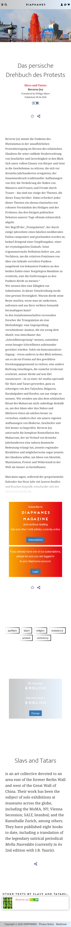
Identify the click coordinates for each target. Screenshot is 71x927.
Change (35, 713)
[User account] (62, 4)
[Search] (6, 4)
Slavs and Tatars (35, 85)
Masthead (61, 924)
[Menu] (2, 4)
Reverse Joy (22, 899)
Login (35, 571)
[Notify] (32, 116)
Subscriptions (35, 539)
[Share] (38, 116)
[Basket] (69, 4)
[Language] (65, 4)
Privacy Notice (46, 924)
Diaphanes (35, 4)
